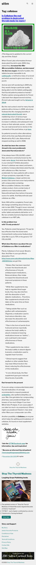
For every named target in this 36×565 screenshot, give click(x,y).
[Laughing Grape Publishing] (16, 501)
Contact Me (5, 545)
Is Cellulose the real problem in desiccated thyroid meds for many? (14, 18)
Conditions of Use (7, 533)
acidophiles (6, 395)
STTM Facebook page (17, 443)
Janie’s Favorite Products (10, 530)
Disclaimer (5, 536)
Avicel (13, 160)
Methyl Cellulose (8, 178)
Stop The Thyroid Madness (15, 562)
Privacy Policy (6, 542)
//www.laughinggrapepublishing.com (16, 453)
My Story (5, 528)
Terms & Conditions (8, 539)
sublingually (6, 76)
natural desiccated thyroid (12, 114)
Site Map (5, 548)
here (29, 129)
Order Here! (6, 517)
